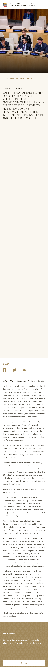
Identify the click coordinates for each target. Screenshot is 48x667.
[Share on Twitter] (14, 371)
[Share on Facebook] (4, 371)
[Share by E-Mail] (24, 371)
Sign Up (24, 663)
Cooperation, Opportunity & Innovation (18, 78)
